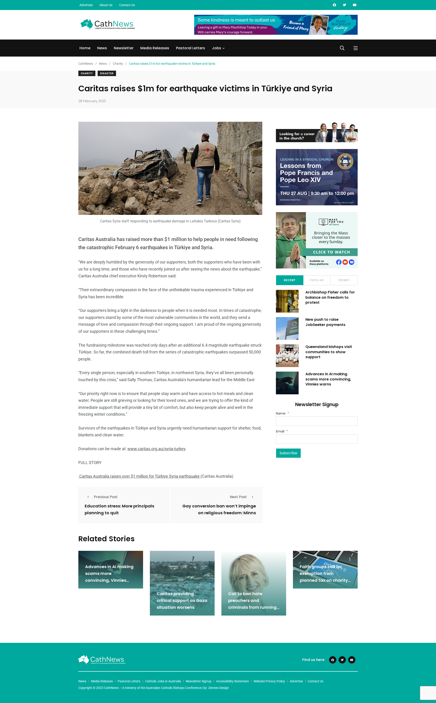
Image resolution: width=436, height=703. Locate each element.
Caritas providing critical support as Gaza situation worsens (182, 600)
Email (282, 431)
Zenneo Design (218, 688)
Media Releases (154, 48)
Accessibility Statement (232, 681)
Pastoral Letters (190, 48)
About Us (105, 5)
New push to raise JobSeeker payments (325, 322)
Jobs (216, 48)
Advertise (86, 5)
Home (84, 48)
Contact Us (127, 5)
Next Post (238, 496)
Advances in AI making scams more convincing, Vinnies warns (328, 379)
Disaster (107, 73)
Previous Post (106, 496)
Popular (317, 280)
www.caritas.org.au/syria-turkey (156, 448)
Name (282, 413)
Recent (289, 280)
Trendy (344, 280)
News (102, 48)
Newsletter (124, 48)
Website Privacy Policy (269, 681)
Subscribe (288, 453)
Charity (87, 73)
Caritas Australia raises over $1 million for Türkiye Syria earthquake (139, 476)
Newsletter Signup (198, 681)
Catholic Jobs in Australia (163, 681)
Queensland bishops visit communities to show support (328, 352)
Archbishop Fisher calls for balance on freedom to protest (330, 297)
